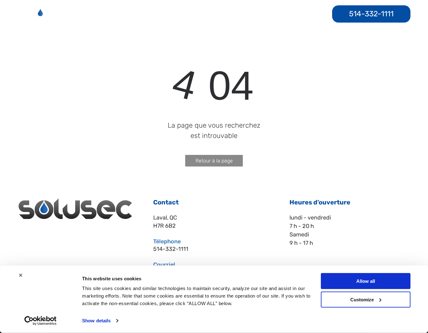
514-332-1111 (170, 249)
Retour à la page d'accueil (214, 162)
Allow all (365, 281)
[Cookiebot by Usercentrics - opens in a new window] (40, 320)
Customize (362, 299)
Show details (96, 320)
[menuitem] (126, 9)
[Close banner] (20, 275)
